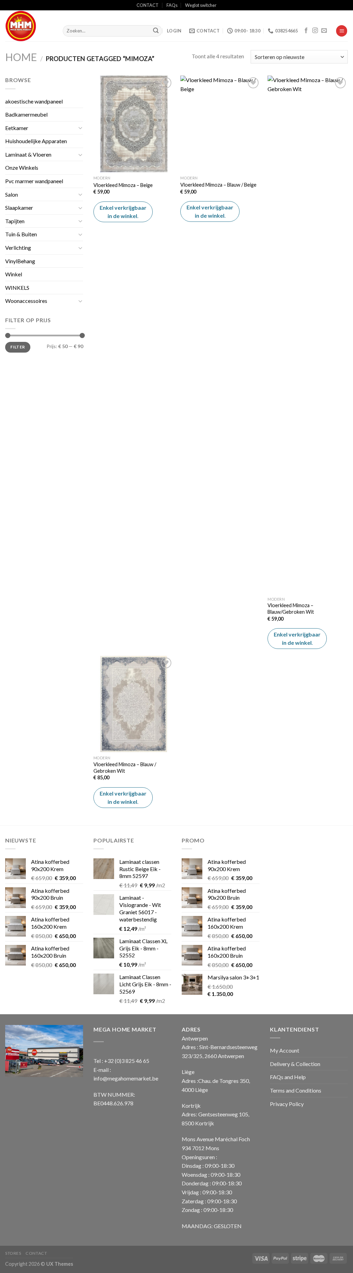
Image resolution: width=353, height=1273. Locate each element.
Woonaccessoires (26, 300)
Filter (17, 346)
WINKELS (17, 287)
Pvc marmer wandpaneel (34, 181)
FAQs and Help (288, 1077)
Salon (11, 194)
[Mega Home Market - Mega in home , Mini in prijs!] (28, 25)
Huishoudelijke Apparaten (36, 141)
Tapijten (14, 221)
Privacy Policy (287, 1104)
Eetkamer (16, 128)
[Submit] (156, 31)
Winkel (13, 274)
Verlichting (18, 247)
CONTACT (148, 5)
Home (21, 57)
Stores (13, 1253)
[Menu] (341, 31)
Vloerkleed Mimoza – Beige (123, 185)
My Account (284, 1050)
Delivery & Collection (295, 1063)
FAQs (172, 5)
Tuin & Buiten (21, 234)
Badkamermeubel (26, 114)
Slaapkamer (19, 207)
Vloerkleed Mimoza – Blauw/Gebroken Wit (291, 608)
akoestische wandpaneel (34, 101)
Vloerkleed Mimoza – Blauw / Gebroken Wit (124, 767)
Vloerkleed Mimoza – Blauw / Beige (218, 185)
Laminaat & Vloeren (28, 154)
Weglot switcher (200, 5)
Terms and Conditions (295, 1090)
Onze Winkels (21, 167)
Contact (36, 1253)
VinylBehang (20, 261)
